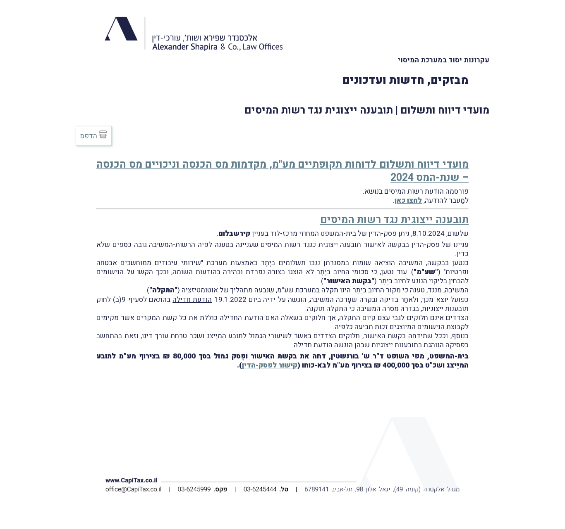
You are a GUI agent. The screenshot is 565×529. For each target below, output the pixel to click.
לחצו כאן (408, 200)
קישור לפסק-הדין (269, 365)
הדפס (89, 136)
